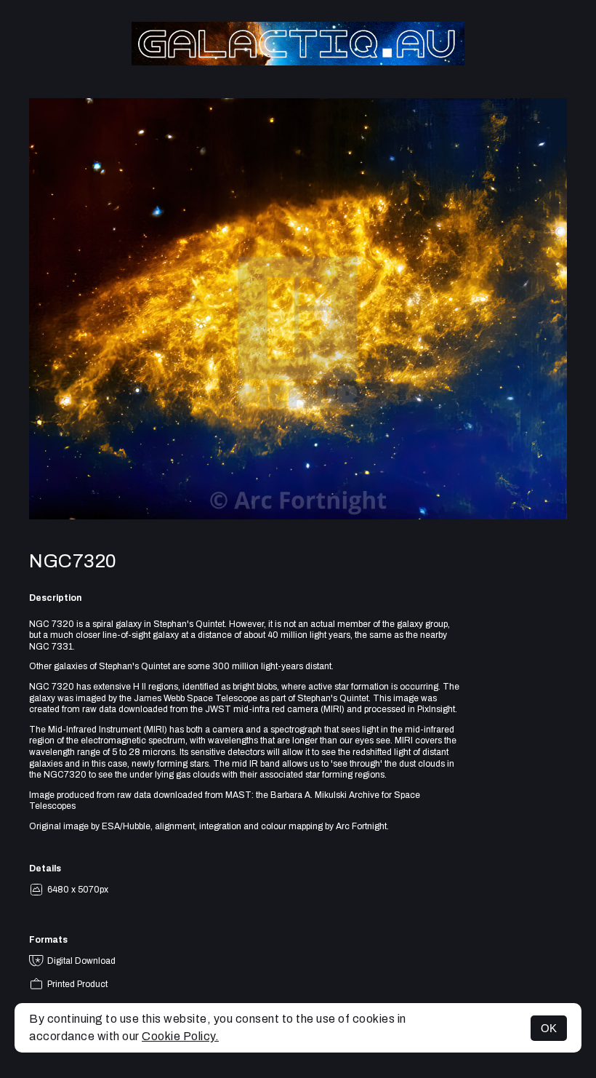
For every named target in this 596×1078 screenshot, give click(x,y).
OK (549, 1028)
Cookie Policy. (180, 1036)
